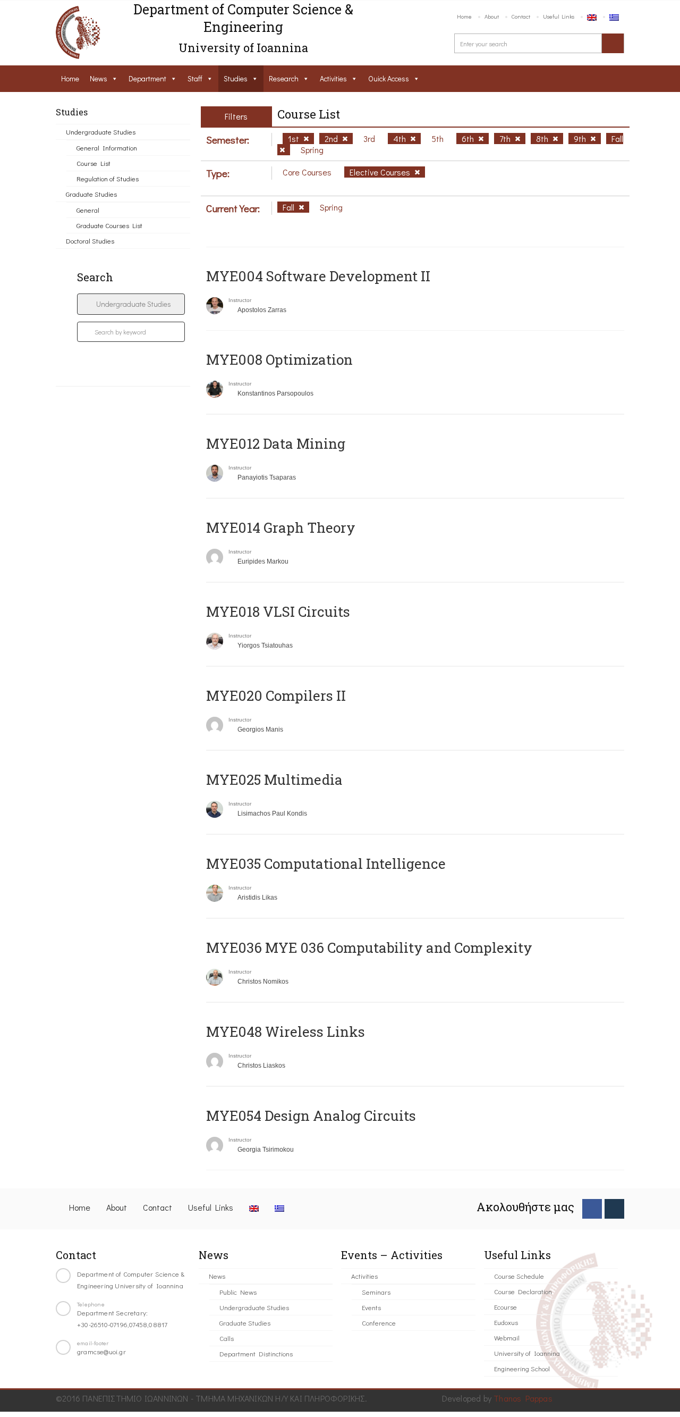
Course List (93, 162)
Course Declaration (523, 1291)
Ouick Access (388, 78)
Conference (379, 1322)
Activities (333, 78)
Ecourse (505, 1306)
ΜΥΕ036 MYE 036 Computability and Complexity (369, 947)
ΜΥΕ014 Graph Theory (280, 527)
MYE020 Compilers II (276, 695)
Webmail (507, 1337)
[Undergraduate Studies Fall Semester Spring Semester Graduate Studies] (131, 304)
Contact (521, 16)
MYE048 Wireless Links (285, 1031)
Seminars (376, 1291)
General (87, 209)
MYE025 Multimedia (274, 779)
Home (464, 16)
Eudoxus (506, 1322)
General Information (106, 147)
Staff (195, 78)
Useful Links (558, 16)
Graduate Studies (91, 193)
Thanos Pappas (523, 1398)
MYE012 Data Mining (275, 443)
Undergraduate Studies (100, 131)
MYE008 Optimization (279, 359)
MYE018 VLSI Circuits (278, 611)
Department (147, 78)
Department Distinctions (256, 1353)
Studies (236, 78)
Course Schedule (519, 1275)
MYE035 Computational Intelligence (326, 863)
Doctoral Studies (90, 240)
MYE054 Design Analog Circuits (311, 1115)
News (98, 78)
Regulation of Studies (107, 178)
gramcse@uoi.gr (101, 1351)
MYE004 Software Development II (318, 276)
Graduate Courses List (109, 225)
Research (284, 78)
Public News (238, 1291)
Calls (226, 1338)
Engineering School (522, 1368)
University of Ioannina (527, 1352)
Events (371, 1307)
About (491, 16)
